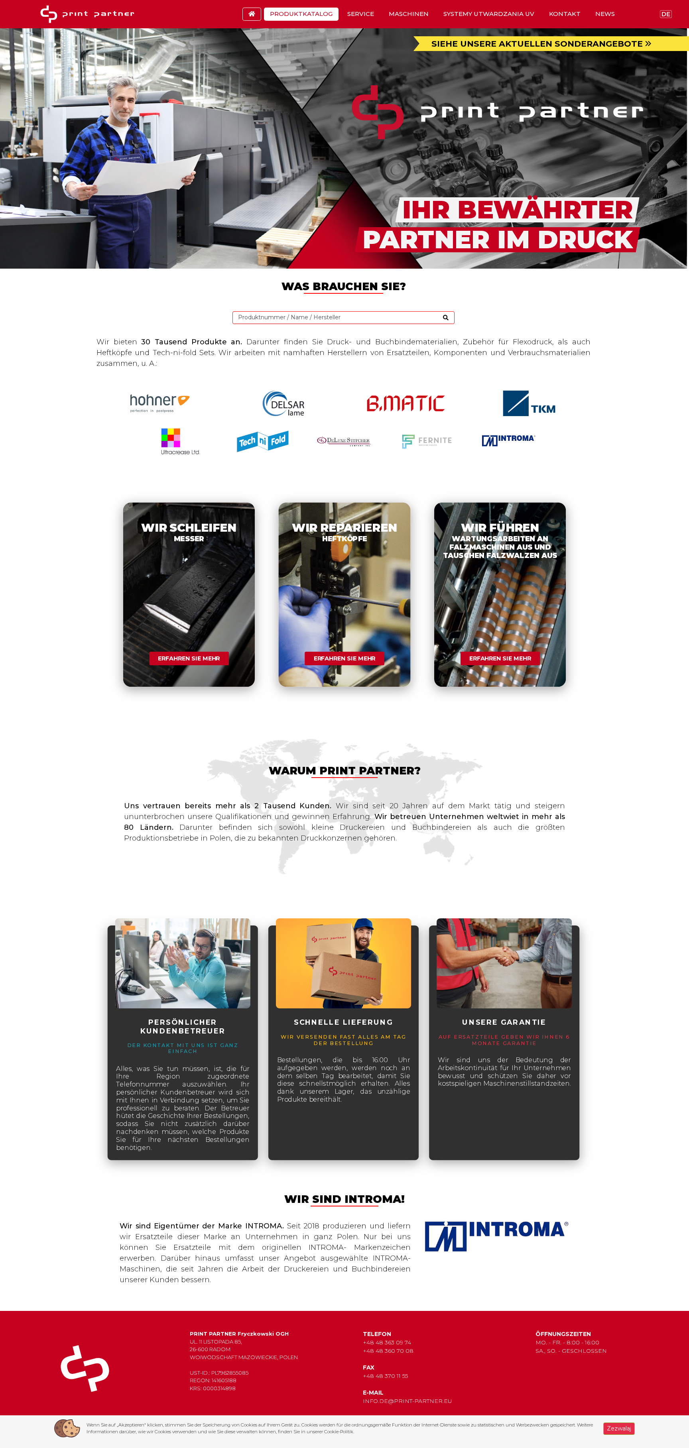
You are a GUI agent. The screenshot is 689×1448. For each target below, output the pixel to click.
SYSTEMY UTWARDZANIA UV (488, 14)
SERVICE (360, 14)
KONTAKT (565, 14)
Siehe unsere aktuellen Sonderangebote (538, 44)
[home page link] (90, 14)
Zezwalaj (619, 1428)
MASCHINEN (409, 14)
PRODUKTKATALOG (301, 14)
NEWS (605, 14)
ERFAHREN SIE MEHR (189, 658)
